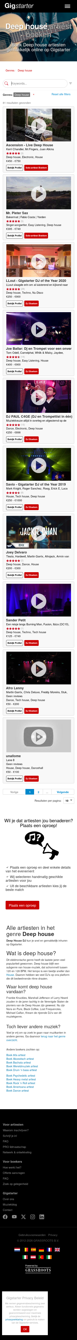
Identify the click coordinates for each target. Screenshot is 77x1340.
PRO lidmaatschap (14, 1147)
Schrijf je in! (10, 1136)
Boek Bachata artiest (18, 1062)
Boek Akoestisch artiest (20, 1059)
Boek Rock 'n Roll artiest (20, 1083)
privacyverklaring (14, 1319)
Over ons (8, 1199)
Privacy (53, 1235)
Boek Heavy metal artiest (21, 1079)
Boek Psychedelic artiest (20, 1075)
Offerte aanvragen (14, 1173)
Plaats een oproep (22, 905)
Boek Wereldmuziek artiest (22, 1066)
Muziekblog (10, 1204)
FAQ (5, 1141)
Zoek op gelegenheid (15, 1184)
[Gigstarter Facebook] (5, 1217)
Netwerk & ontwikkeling (17, 1152)
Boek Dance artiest (17, 1090)
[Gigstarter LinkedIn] (41, 1217)
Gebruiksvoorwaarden (32, 1235)
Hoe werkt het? (12, 1167)
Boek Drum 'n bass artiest (21, 1070)
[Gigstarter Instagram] (33, 1217)
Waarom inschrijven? (16, 1130)
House (10, 975)
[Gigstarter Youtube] (14, 1217)
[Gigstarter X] (24, 1217)
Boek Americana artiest (20, 1087)
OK (25, 1329)
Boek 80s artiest (15, 1055)
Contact (7, 1210)
